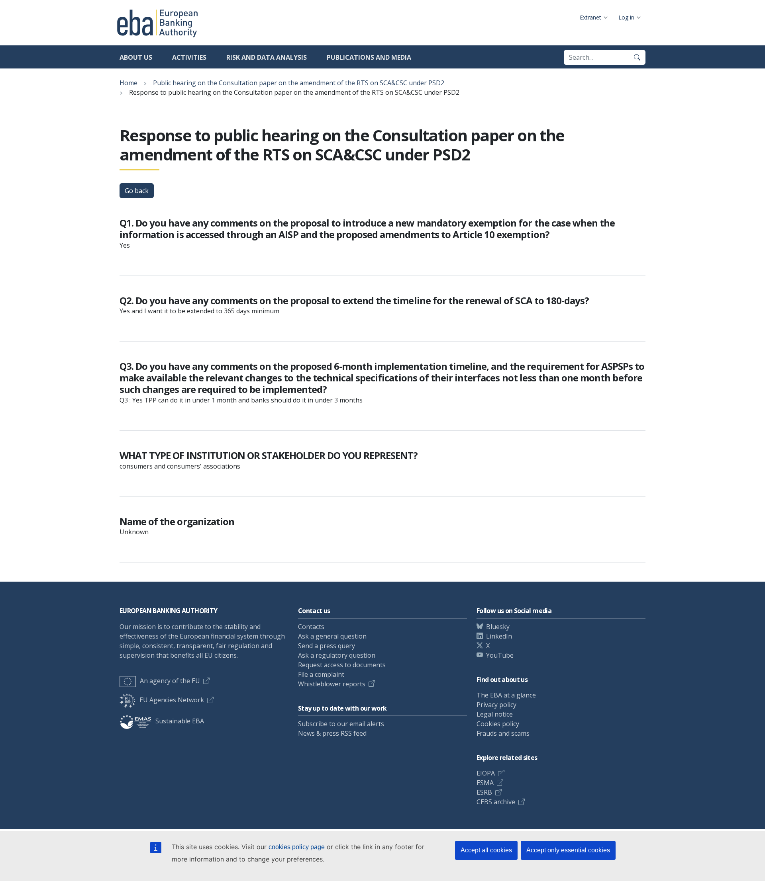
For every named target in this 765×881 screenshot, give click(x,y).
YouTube (500, 655)
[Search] (637, 57)
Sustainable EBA (179, 721)
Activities (189, 57)
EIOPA (486, 773)
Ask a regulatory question (336, 655)
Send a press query (326, 645)
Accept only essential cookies (568, 850)
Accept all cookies (486, 850)
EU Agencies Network (171, 699)
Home (128, 82)
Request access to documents (342, 664)
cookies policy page (297, 847)
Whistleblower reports (331, 684)
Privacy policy (496, 704)
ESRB (484, 792)
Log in (626, 17)
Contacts (311, 626)
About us (136, 57)
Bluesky (498, 626)
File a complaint (321, 674)
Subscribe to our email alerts (341, 723)
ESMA (485, 782)
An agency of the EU (170, 680)
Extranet (590, 17)
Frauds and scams (503, 733)
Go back (137, 190)
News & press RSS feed (332, 733)
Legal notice (495, 714)
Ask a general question (332, 636)
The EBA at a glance (506, 695)
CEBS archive (496, 801)
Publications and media (369, 57)
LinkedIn (499, 636)
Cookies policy (498, 723)
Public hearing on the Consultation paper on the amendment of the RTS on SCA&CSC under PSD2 (298, 82)
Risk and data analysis (266, 57)
